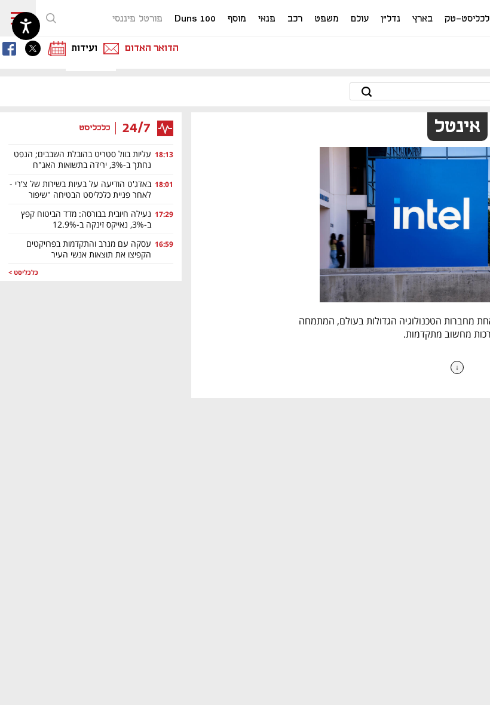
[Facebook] (12, 48)
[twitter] (36, 48)
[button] (51, 18)
